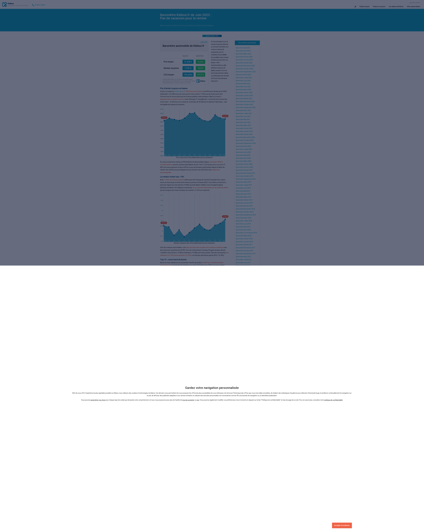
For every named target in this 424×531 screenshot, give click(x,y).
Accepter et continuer (342, 525)
